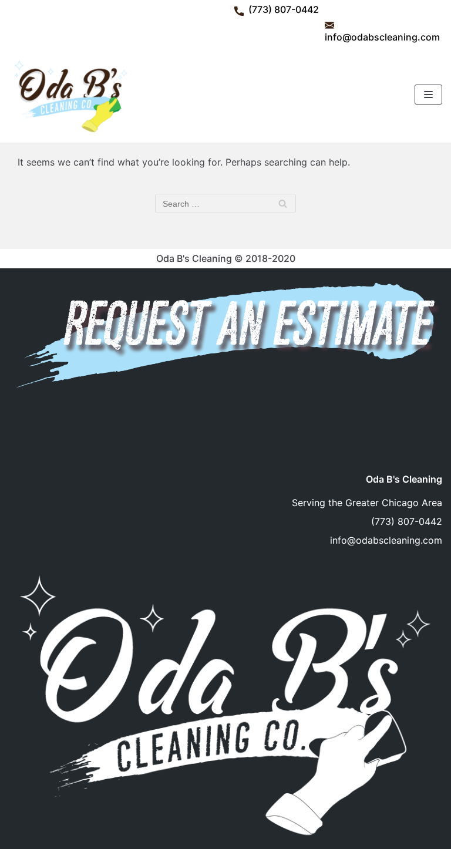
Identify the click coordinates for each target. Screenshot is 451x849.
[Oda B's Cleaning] (70, 94)
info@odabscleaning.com (382, 37)
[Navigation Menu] (428, 95)
